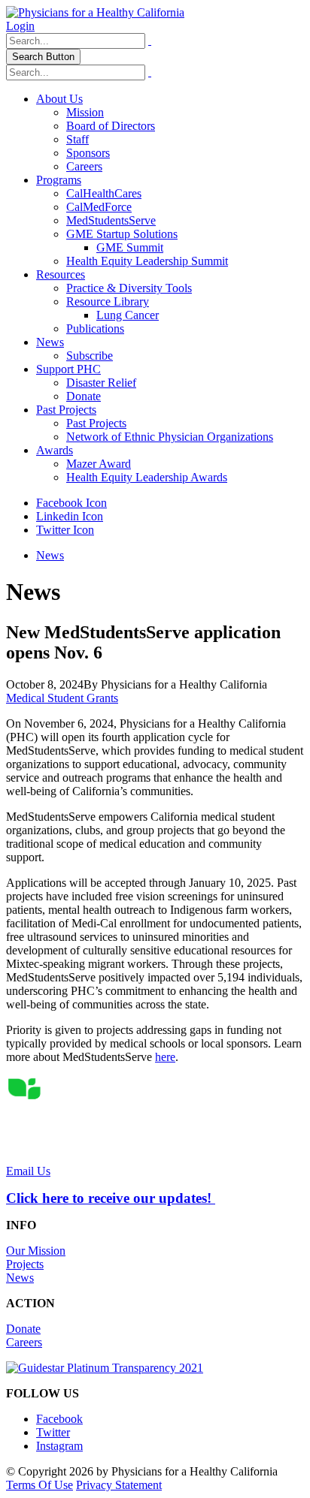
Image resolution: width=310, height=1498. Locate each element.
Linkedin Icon (69, 516)
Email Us (28, 1171)
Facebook (59, 1418)
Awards (54, 450)
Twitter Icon (65, 529)
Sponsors (88, 152)
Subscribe (89, 355)
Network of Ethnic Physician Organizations (169, 436)
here (165, 1056)
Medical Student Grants (62, 698)
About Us (59, 98)
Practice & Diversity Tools (129, 288)
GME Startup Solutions (122, 234)
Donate (83, 396)
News (50, 342)
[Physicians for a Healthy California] (95, 12)
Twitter (53, 1432)
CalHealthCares (103, 193)
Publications (95, 328)
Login (20, 26)
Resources (60, 274)
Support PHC (68, 369)
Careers (84, 166)
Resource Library (107, 301)
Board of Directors (110, 125)
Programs (58, 179)
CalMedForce (99, 206)
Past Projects (66, 409)
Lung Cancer (127, 315)
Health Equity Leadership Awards (146, 477)
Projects (25, 1264)
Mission (85, 112)
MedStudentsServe (111, 220)
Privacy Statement (119, 1484)
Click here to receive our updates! (110, 1198)
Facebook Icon (71, 502)
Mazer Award (98, 463)
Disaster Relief (101, 382)
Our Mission (35, 1250)
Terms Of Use (39, 1484)
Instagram (59, 1445)
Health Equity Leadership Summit (147, 261)
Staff (77, 139)
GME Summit (129, 247)
